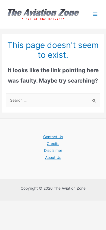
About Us (53, 157)
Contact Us (53, 137)
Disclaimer (53, 150)
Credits (53, 143)
